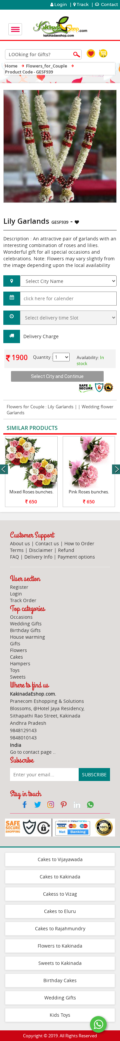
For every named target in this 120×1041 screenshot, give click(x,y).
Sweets (18, 677)
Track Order (23, 600)
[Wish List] (96, 93)
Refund (66, 550)
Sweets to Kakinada (60, 963)
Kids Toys (60, 1015)
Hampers (20, 663)
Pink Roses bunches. (89, 492)
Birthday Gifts (25, 630)
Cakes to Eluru (60, 911)
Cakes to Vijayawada (60, 859)
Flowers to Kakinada (60, 946)
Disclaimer (41, 550)
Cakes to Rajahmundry (60, 928)
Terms (17, 550)
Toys (15, 670)
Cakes (16, 657)
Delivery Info (38, 557)
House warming (27, 637)
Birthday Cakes (60, 980)
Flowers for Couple (25, 407)
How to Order (79, 543)
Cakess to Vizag (60, 894)
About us (20, 543)
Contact (109, 4)
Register (19, 587)
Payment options (76, 557)
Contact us (47, 543)
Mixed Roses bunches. (31, 492)
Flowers (18, 650)
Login (60, 4)
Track (83, 4)
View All (97, 428)
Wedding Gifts (26, 623)
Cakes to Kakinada (60, 876)
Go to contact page (31, 752)
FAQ (14, 557)
